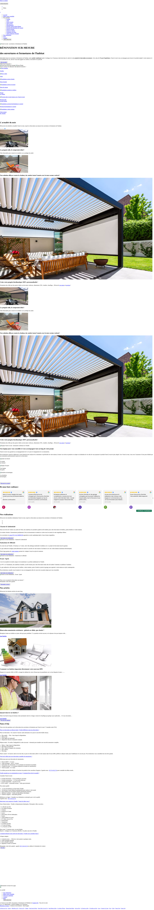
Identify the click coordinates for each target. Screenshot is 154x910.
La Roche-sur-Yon (3, 908)
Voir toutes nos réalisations (7, 538)
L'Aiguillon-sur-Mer (93, 908)
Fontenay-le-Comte (104, 908)
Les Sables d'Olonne (61, 908)
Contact (5, 38)
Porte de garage (10, 29)
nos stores (61, 285)
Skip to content (4, 0)
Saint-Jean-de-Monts (33, 908)
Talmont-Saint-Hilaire (70, 908)
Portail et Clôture (10, 30)
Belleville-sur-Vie (15, 908)
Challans (26, 908)
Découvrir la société (5, 483)
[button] (153, 498)
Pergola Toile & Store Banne (13, 26)
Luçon (99, 908)
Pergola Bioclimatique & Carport (14, 28)
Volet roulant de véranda (12, 33)
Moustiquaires (10, 25)
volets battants (15, 551)
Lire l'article (3, 636)
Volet (7, 20)
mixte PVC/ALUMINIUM (16, 535)
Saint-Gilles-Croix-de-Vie (43, 908)
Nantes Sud (123, 908)
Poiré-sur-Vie (21, 908)
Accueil (5, 15)
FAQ (4, 36)
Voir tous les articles (5, 720)
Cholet (113, 908)
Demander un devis (5, 584)
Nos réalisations (7, 35)
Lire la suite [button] (6, 502)
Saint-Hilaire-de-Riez (53, 908)
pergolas (68, 285)
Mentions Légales (4, 905)
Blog (4, 898)
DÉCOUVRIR (4, 62)
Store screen (9, 23)
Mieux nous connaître (8, 16)
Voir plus (3, 847)
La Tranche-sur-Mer (84, 908)
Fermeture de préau (11, 32)
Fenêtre (8, 19)
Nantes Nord (117, 908)
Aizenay (9, 908)
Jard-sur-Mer (77, 908)
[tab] (77, 730)
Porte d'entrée (9, 22)
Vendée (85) (35, 903)
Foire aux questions (8, 895)
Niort (110, 908)
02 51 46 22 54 (4, 3)
